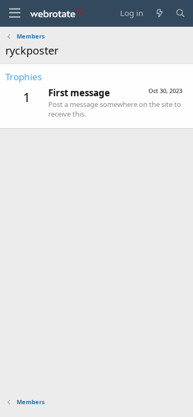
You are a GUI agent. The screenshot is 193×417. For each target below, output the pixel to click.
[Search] (180, 13)
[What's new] (159, 13)
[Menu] (14, 13)
